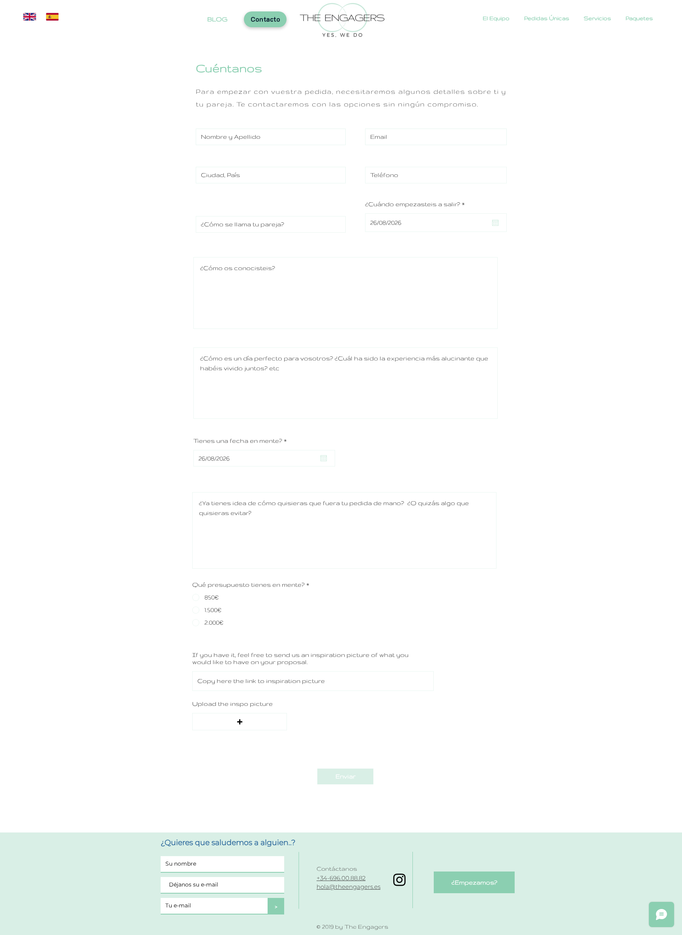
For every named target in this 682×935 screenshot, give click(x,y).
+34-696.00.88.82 (341, 878)
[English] (28, 17)
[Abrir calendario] (495, 223)
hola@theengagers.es (348, 886)
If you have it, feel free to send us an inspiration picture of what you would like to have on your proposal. (300, 658)
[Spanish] (51, 17)
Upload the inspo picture (232, 703)
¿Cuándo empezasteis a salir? (417, 204)
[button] (239, 721)
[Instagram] (399, 880)
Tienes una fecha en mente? (242, 440)
